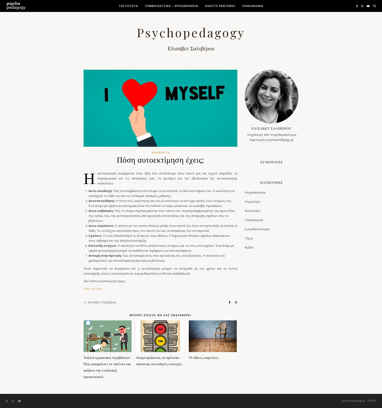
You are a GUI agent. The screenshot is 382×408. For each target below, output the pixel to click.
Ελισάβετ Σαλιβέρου (102, 302)
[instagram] (362, 6)
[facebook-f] (357, 6)
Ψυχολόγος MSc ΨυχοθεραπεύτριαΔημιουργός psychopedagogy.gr (271, 134)
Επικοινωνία (253, 6)
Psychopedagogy (191, 32)
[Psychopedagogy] (16, 6)
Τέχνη (249, 238)
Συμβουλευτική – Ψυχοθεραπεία (171, 6)
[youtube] (368, 6)
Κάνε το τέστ (93, 289)
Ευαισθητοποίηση (257, 229)
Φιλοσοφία (252, 211)
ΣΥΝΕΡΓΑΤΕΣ (271, 162)
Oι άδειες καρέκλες (203, 357)
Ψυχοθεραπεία (255, 192)
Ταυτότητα (128, 6)
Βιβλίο (249, 247)
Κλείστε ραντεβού (220, 6)
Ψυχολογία (160, 152)
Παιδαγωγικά (254, 220)
